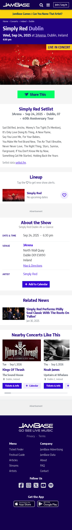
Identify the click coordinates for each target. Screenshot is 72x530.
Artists (13, 471)
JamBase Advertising (51, 449)
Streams (13, 465)
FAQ (42, 465)
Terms (42, 436)
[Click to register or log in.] (64, 195)
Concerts (14, 21)
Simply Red (30, 274)
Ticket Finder (16, 449)
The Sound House (12, 375)
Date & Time (9, 236)
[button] (41, 5)
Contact (44, 471)
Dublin (31, 21)
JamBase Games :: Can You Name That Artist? (37, 13)
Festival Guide (17, 454)
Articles (13, 460)
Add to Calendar (38, 284)
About (43, 460)
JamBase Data (47, 454)
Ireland (23, 21)
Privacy (31, 436)
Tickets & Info (12, 385)
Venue (6, 246)
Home (5, 21)
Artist (6, 274)
